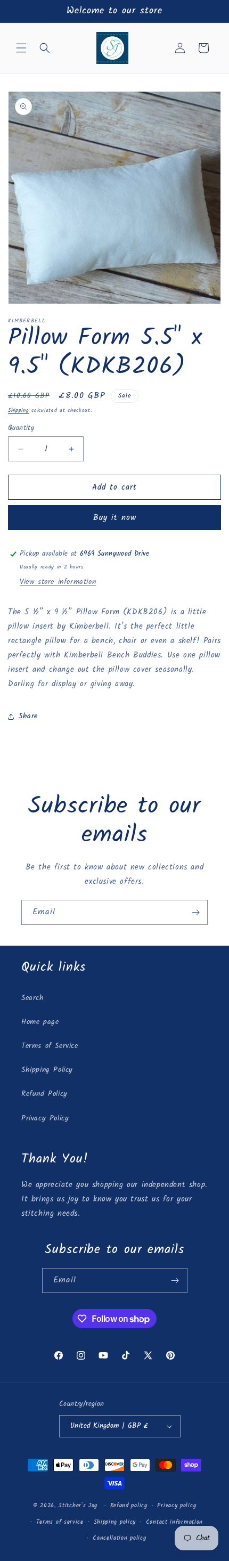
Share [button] (28, 716)
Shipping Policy (47, 1070)
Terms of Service (49, 1046)
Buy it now (114, 517)
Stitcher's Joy (78, 1505)
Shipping (18, 410)
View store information (58, 582)
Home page (40, 1022)
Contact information (174, 1522)
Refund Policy (44, 1094)
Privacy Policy (45, 1118)
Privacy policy (176, 1505)
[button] (21, 48)
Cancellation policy (119, 1538)
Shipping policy (115, 1522)
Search (32, 998)
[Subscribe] (195, 912)
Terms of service (60, 1522)
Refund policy (129, 1505)
